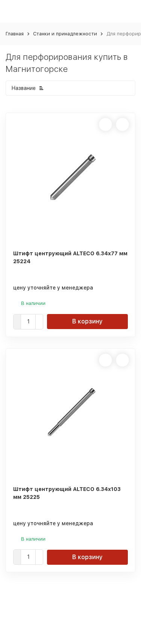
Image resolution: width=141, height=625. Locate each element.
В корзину (87, 321)
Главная (15, 34)
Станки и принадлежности (65, 34)
